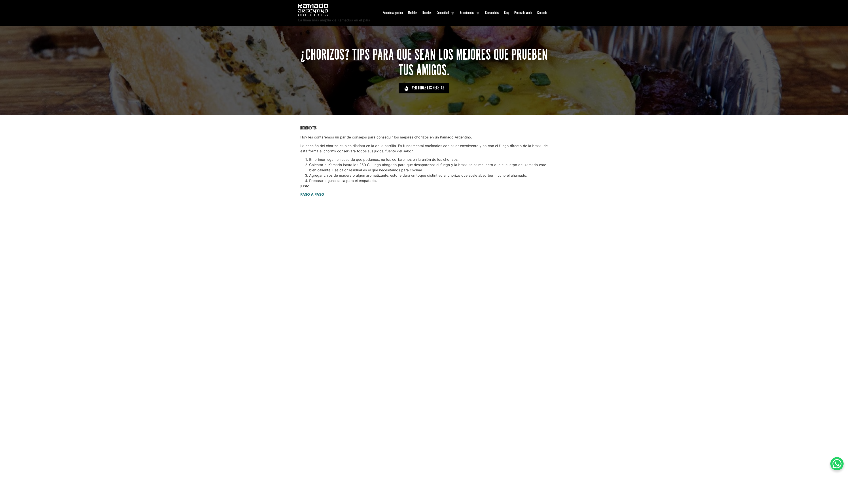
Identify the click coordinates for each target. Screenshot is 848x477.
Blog (506, 13)
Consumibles (492, 13)
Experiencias (467, 13)
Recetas (426, 13)
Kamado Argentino (393, 13)
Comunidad (443, 13)
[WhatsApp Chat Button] (837, 463)
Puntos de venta (523, 13)
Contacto (542, 13)
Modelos (412, 13)
